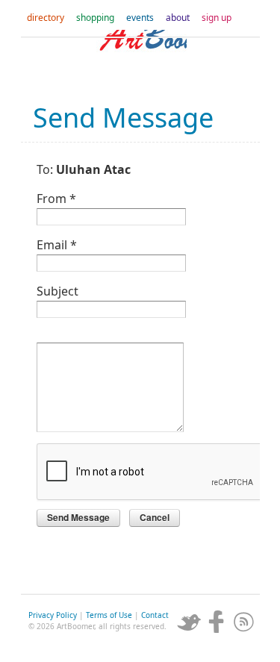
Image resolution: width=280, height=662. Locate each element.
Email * (57, 244)
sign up (216, 17)
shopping (95, 17)
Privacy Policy (52, 615)
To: (84, 168)
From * (56, 197)
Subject (57, 290)
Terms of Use (109, 615)
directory (45, 17)
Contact (155, 615)
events (140, 17)
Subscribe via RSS (244, 622)
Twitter (189, 622)
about (178, 17)
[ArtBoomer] (140, 60)
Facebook (216, 622)
